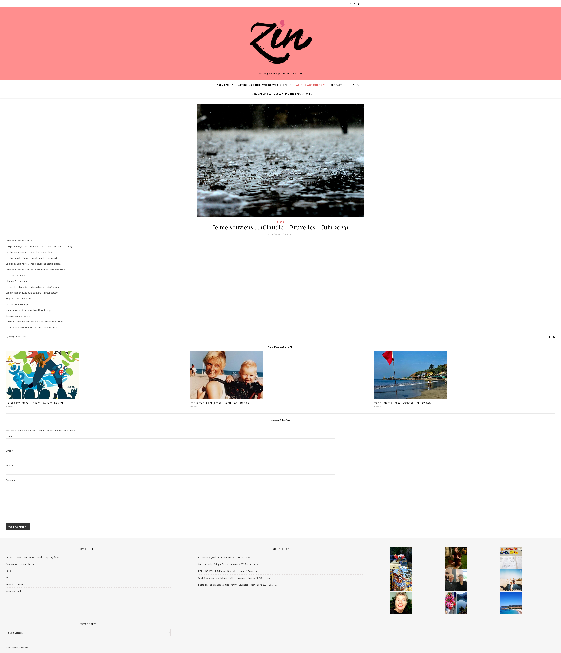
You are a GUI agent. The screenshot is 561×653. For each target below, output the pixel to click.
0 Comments (287, 234)
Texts (280, 222)
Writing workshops (309, 84)
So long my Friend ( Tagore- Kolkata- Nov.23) (34, 403)
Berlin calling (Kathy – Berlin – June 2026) (218, 557)
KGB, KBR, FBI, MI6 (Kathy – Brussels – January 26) (224, 570)
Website (10, 465)
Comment (11, 480)
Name (10, 436)
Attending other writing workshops (262, 84)
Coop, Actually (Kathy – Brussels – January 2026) (222, 564)
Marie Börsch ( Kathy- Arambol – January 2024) (403, 403)
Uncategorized (13, 590)
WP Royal (24, 647)
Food (8, 570)
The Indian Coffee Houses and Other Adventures (280, 93)
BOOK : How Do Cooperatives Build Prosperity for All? (33, 557)
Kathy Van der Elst (18, 336)
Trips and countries (15, 584)
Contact (336, 84)
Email (9, 450)
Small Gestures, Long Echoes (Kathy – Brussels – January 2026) (230, 577)
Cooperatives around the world (21, 563)
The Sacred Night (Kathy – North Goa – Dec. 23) (220, 403)
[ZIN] (280, 41)
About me (223, 84)
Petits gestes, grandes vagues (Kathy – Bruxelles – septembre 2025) (233, 584)
